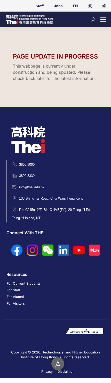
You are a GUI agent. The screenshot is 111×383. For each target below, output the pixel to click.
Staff (40, 6)
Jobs (58, 6)
